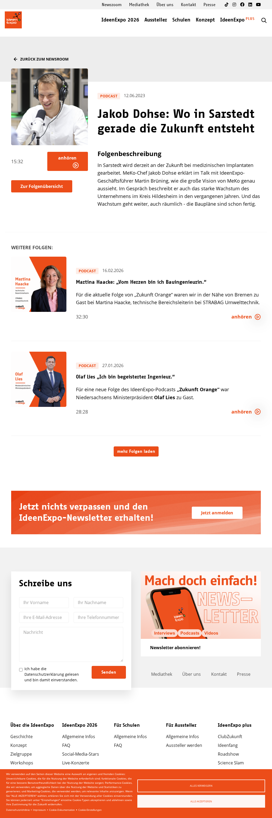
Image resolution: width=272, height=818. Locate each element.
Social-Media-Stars (80, 754)
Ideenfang (228, 745)
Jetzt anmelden (217, 513)
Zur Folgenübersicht (41, 186)
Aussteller (155, 20)
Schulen (181, 20)
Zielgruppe (21, 754)
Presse (209, 5)
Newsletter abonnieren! (175, 648)
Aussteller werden (184, 745)
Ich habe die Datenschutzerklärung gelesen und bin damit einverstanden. (51, 674)
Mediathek (139, 5)
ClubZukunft (230, 736)
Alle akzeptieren (201, 801)
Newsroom (112, 5)
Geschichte (21, 736)
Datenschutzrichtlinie (18, 809)
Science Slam (231, 763)
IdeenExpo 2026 (120, 20)
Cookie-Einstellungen (90, 809)
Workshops (21, 763)
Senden (108, 672)
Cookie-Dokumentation (62, 809)
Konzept (205, 20)
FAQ (66, 745)
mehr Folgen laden (136, 451)
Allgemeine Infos (78, 736)
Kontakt (188, 5)
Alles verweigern (201, 785)
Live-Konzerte (75, 763)
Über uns (164, 5)
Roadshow (228, 754)
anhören (68, 158)
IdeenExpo (232, 20)
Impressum (39, 809)
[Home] (13, 19)
